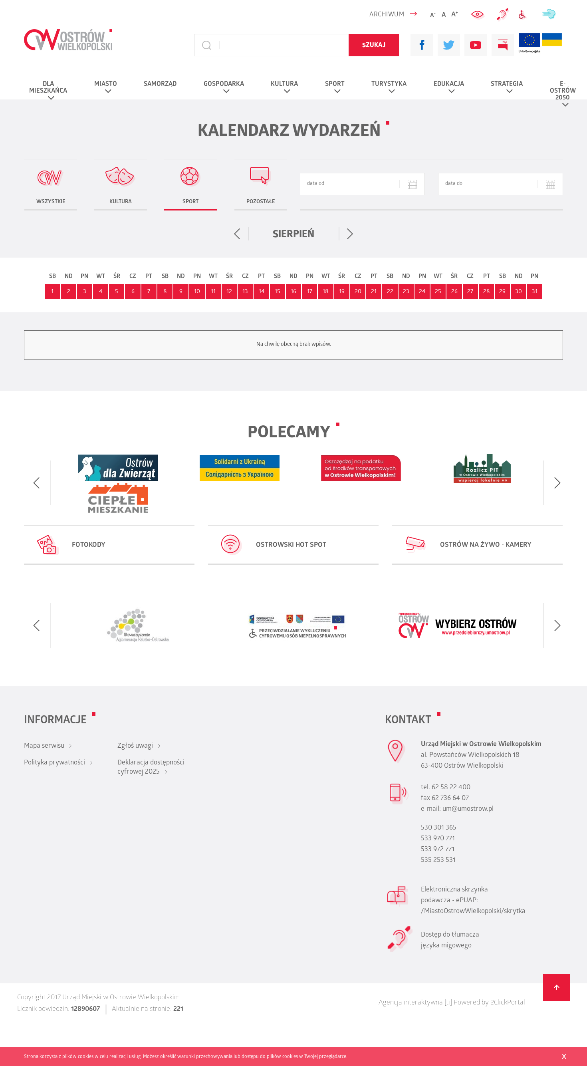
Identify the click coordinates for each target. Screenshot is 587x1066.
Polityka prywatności (54, 763)
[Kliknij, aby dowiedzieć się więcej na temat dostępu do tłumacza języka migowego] (503, 15)
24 (422, 292)
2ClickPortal (507, 1003)
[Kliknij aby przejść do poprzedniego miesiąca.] (237, 234)
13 (245, 292)
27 (470, 292)
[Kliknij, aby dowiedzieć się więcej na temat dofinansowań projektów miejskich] (529, 45)
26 (454, 292)
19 (342, 292)
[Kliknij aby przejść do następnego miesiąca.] (350, 234)
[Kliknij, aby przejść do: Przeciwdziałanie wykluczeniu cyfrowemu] (525, 15)
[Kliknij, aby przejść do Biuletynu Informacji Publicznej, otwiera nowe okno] (503, 45)
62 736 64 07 (450, 799)
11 (213, 292)
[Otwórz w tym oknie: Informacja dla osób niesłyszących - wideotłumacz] (400, 951)
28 (486, 292)
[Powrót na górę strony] (556, 987)
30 (518, 292)
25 (438, 292)
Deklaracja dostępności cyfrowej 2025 (150, 768)
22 (390, 292)
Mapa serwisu (44, 746)
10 (197, 292)
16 (293, 292)
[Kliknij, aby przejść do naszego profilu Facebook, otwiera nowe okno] (422, 45)
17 (309, 292)
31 (534, 292)
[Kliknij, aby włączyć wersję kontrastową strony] (478, 15)
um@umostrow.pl (468, 810)
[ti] (448, 1003)
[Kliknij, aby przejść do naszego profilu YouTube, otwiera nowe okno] (475, 45)
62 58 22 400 (451, 788)
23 (406, 292)
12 (229, 292)
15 (277, 292)
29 (502, 292)
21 (374, 292)
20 (358, 292)
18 (326, 292)
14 (261, 292)
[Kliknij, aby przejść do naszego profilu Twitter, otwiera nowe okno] (449, 45)
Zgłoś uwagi (135, 746)
